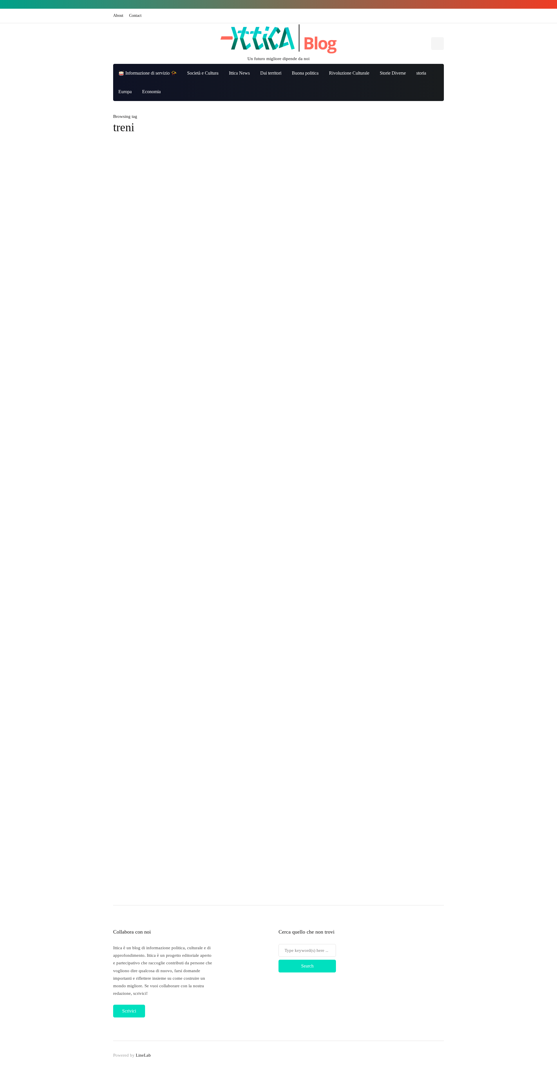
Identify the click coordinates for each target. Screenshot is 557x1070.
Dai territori (270, 73)
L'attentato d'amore (406, 835)
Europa (125, 91)
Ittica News (239, 73)
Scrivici (129, 1010)
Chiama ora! (400, 771)
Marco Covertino (231, 230)
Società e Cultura (202, 73)
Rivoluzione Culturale (349, 73)
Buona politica (305, 73)
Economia (151, 91)
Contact (135, 15)
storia (421, 73)
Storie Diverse (393, 73)
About (118, 15)
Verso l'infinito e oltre (408, 803)
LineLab (143, 1055)
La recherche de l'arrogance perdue (260, 220)
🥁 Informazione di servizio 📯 (147, 73)
